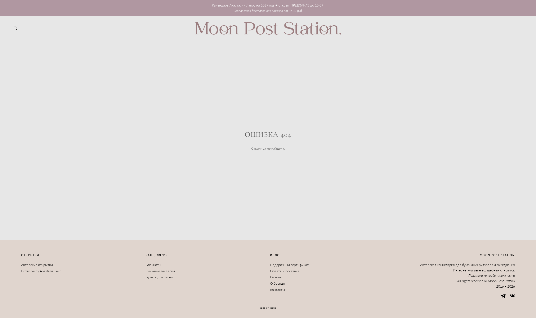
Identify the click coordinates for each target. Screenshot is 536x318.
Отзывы (276, 277)
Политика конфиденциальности (491, 275)
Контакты (277, 290)
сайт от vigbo (268, 308)
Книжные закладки (160, 271)
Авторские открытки (37, 265)
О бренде (277, 283)
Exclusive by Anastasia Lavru (42, 271)
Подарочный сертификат (289, 265)
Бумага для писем (159, 277)
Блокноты (153, 265)
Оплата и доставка (284, 271)
